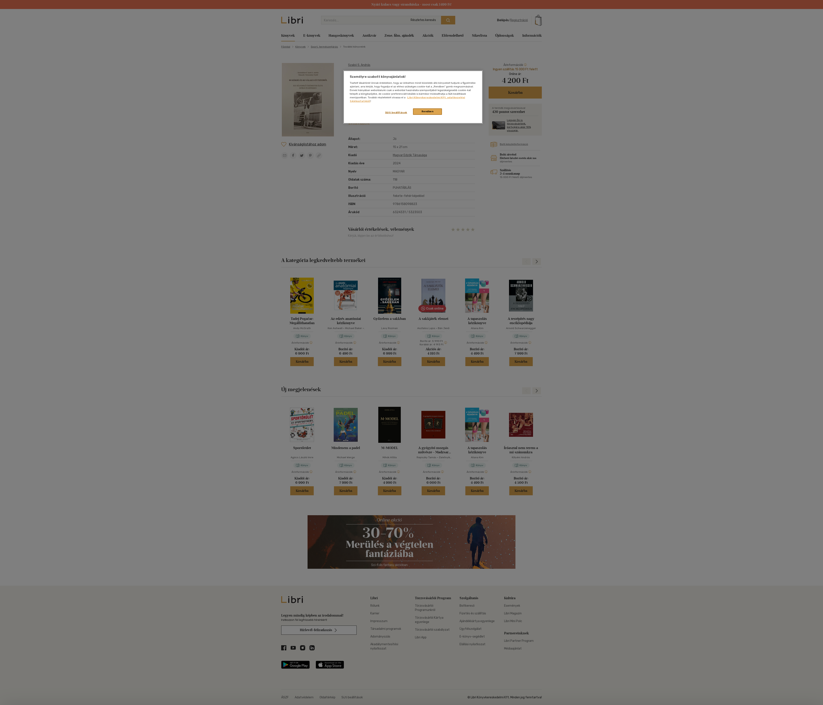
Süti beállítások (396, 112)
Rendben (428, 111)
